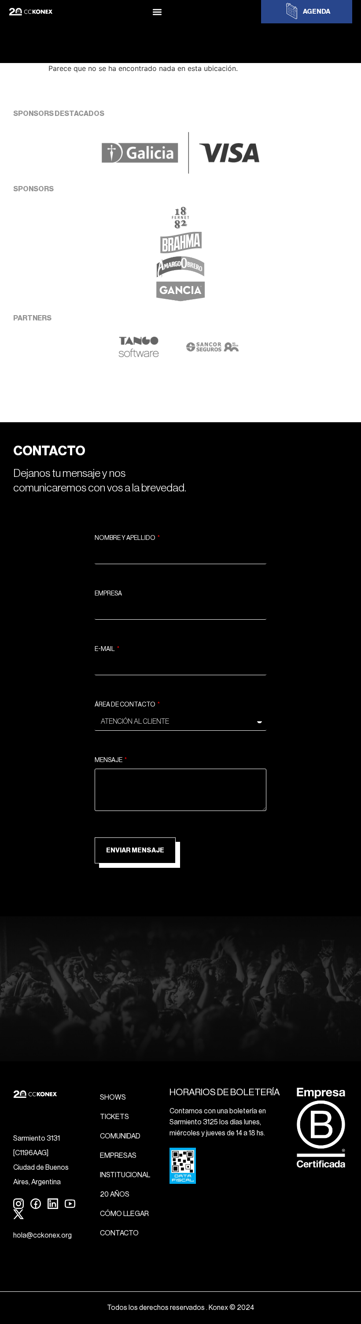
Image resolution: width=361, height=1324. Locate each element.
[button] (157, 11)
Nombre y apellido (125, 538)
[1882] (180, 226)
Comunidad (120, 1136)
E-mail (105, 649)
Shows (113, 1097)
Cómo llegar (124, 1213)
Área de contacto (125, 705)
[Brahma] (180, 250)
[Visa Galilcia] (180, 171)
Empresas (118, 1155)
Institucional (125, 1175)
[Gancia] (180, 300)
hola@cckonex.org (42, 1235)
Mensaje (109, 760)
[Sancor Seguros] (212, 355)
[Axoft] (138, 355)
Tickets (114, 1116)
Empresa (108, 594)
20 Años (114, 1194)
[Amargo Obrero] (181, 275)
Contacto (119, 1233)
